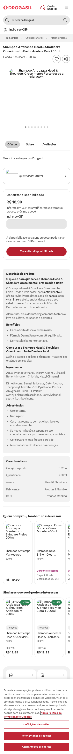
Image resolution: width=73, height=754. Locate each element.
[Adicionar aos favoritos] (57, 59)
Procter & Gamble (56, 489)
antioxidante (52, 292)
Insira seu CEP (15, 216)
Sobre (30, 144)
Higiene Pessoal (58, 38)
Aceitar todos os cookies (36, 746)
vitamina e (12, 299)
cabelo (53, 295)
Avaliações (49, 144)
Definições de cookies (36, 724)
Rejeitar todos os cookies (36, 735)
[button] (36, 96)
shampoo (47, 279)
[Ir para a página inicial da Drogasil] (17, 7)
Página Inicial (11, 38)
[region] (36, 716)
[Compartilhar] (66, 59)
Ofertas (12, 144)
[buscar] (65, 20)
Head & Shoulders (56, 482)
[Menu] (66, 7)
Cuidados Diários (34, 38)
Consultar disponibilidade (36, 251)
